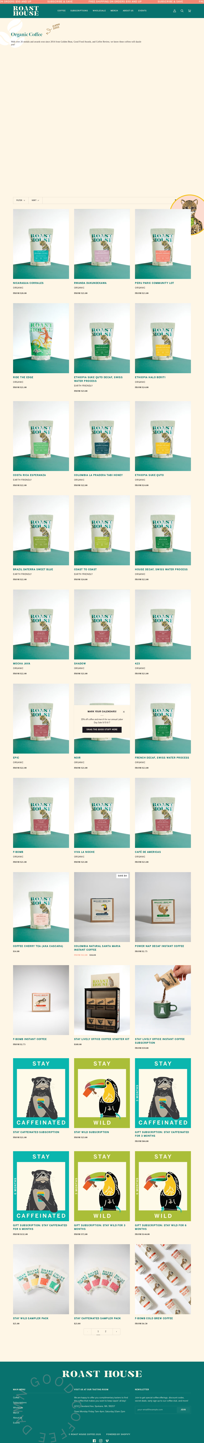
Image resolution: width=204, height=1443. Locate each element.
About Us (17, 1418)
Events (16, 1423)
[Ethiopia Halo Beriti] (163, 338)
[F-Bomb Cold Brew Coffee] (163, 1279)
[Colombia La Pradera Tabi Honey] (102, 436)
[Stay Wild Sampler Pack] (41, 1279)
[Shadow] (102, 624)
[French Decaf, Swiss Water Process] (163, 719)
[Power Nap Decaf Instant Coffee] (163, 907)
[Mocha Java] (41, 624)
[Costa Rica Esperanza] (41, 436)
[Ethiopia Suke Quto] (163, 436)
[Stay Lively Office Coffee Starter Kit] (102, 1000)
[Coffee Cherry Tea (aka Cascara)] (41, 907)
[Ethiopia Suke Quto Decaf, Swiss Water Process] (102, 338)
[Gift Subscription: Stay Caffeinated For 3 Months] (163, 1093)
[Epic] (41, 719)
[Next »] (116, 1331)
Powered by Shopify (118, 1434)
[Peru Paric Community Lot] (163, 244)
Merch (16, 1413)
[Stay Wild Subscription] (102, 1093)
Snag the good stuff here (102, 729)
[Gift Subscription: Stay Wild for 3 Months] (102, 1186)
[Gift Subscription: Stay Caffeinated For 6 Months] (41, 1186)
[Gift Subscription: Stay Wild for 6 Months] (163, 1186)
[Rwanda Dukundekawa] (102, 244)
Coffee (16, 1398)
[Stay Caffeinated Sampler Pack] (102, 1279)
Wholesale (18, 1408)
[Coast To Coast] (102, 530)
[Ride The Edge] (41, 338)
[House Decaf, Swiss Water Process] (163, 530)
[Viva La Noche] (102, 813)
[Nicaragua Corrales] (41, 244)
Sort (34, 200)
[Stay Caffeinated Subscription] (41, 1093)
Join (183, 1410)
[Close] (125, 710)
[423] (163, 624)
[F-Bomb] (41, 813)
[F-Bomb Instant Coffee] (41, 1000)
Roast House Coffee (83, 1434)
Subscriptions (20, 1403)
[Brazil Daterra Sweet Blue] (41, 530)
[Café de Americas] (163, 813)
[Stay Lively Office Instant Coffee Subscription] (163, 1000)
